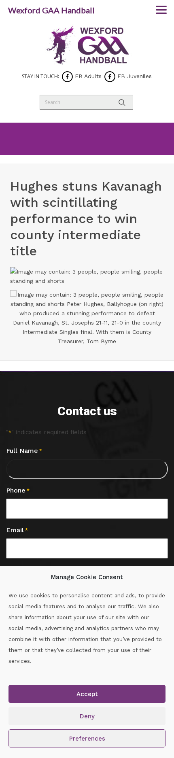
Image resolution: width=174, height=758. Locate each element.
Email (17, 530)
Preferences (87, 738)
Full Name (24, 450)
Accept (87, 694)
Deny (87, 716)
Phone (18, 490)
